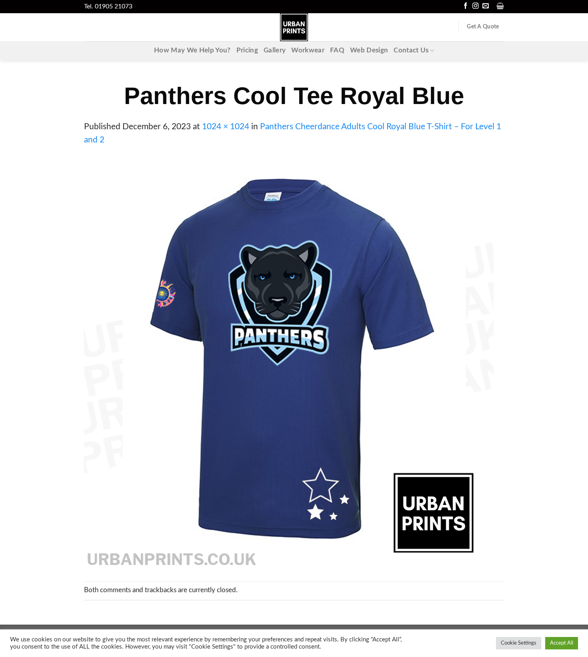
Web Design (369, 50)
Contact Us (411, 50)
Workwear (307, 50)
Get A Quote (483, 27)
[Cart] (500, 6)
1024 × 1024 (225, 126)
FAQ (337, 50)
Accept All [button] (561, 643)
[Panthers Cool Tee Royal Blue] (289, 363)
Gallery (275, 50)
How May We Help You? (192, 50)
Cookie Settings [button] (518, 643)
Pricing (247, 50)
